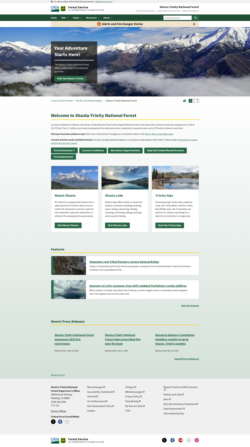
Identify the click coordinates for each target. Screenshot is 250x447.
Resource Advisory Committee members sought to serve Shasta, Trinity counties (174, 339)
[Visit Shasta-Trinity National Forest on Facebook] (60, 421)
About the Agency (191, 11)
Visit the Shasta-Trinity (70, 78)
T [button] (190, 100)
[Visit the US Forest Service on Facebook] (172, 440)
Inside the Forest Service (169, 11)
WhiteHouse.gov (133, 391)
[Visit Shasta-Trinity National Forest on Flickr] (67, 421)
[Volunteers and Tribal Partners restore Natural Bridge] (70, 265)
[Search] (195, 17)
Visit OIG (91, 396)
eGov (166, 399)
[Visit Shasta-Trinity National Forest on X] (53, 421)
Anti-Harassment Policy (99, 406)
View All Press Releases (186, 358)
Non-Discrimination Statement (179, 404)
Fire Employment (63, 156)
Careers (91, 410)
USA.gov (129, 387)
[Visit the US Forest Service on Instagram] (196, 440)
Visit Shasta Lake (117, 225)
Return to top (58, 374)
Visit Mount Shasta (68, 225)
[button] (184, 100)
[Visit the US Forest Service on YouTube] (180, 440)
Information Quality (173, 413)
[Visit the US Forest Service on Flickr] (188, 440)
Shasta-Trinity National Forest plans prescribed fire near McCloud (122, 339)
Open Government (173, 408)
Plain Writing (131, 401)
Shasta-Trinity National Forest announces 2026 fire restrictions (74, 339)
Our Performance (96, 401)
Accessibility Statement (99, 391)
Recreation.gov (95, 387)
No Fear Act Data (134, 406)
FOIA (127, 410)
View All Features (190, 305)
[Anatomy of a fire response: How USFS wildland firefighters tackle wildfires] (70, 289)
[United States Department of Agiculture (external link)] (55, 9)
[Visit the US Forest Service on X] (164, 440)
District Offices (58, 411)
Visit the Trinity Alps (169, 225)
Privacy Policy (132, 396)
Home (54, 17)
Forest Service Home (145, 11)
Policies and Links (172, 394)
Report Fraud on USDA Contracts (180, 387)
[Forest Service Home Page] (63, 9)
